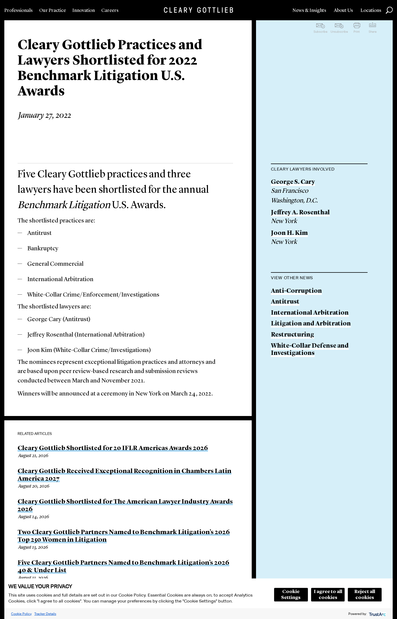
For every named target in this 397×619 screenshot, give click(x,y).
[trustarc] (377, 613)
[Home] (198, 10)
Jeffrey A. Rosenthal (300, 213)
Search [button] (389, 10)
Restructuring (292, 335)
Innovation (83, 10)
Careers (110, 10)
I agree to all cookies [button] (328, 594)
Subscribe (320, 32)
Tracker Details (45, 614)
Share (372, 32)
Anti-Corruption (296, 291)
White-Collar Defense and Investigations (310, 350)
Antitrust (285, 302)
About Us (343, 10)
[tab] (319, 169)
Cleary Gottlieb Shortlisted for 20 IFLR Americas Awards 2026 (113, 448)
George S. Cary (293, 182)
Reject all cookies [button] (364, 594)
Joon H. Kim (289, 233)
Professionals (18, 10)
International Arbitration (310, 313)
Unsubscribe (339, 32)
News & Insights (309, 10)
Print (357, 32)
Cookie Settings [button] (291, 594)
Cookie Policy (21, 614)
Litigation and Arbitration (311, 324)
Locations (371, 10)
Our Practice (52, 10)
